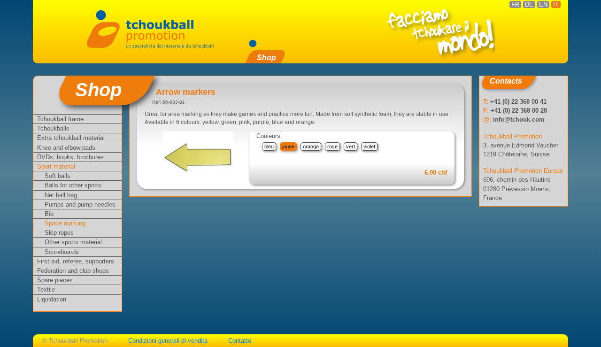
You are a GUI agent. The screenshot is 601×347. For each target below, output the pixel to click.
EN (543, 4)
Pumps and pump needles (80, 204)
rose (332, 146)
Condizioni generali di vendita (168, 340)
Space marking (65, 223)
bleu (269, 146)
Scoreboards (62, 251)
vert (350, 146)
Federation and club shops (73, 270)
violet (369, 146)
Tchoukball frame (60, 119)
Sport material (56, 166)
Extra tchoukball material (71, 137)
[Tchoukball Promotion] (150, 28)
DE (529, 4)
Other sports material (73, 242)
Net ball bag (61, 195)
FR (515, 4)
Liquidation (51, 299)
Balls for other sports (73, 185)
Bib (49, 213)
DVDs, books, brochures (70, 157)
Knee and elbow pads (66, 147)
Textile (46, 289)
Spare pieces (55, 280)
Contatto (239, 340)
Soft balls (57, 175)
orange (311, 146)
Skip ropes (59, 232)
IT (556, 4)
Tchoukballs (53, 128)
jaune (288, 146)
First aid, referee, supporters (75, 261)
